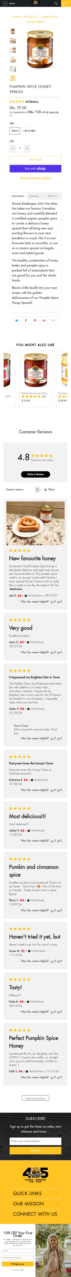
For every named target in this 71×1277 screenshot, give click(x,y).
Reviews (52, 196)
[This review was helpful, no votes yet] (52, 601)
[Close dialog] (69, 1226)
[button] (35, 114)
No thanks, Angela (18, 1270)
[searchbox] (19, 490)
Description (18, 196)
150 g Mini (29, 131)
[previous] (21, 49)
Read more (16, 589)
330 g (15, 131)
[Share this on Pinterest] (35, 321)
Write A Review (35, 474)
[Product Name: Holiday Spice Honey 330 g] (35, 379)
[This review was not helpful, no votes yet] (58, 601)
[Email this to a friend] (53, 321)
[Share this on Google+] (44, 321)
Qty (12, 141)
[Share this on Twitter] (16, 321)
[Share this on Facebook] (25, 321)
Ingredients (35, 196)
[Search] (57, 3)
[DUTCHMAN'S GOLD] (35, 3)
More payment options (35, 177)
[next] (58, 49)
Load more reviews (35, 1098)
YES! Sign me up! (17, 1264)
